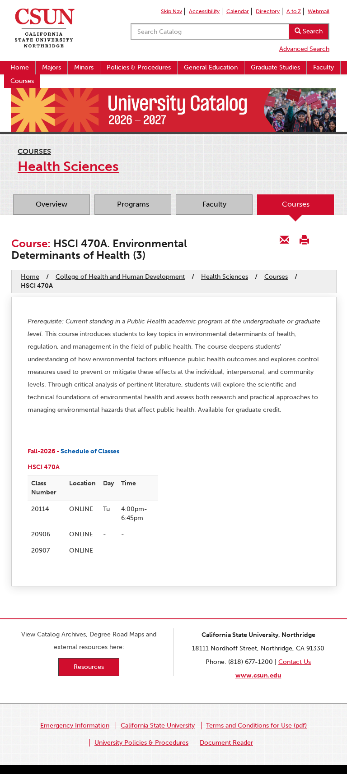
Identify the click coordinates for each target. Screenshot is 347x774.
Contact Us (294, 662)
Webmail (318, 11)
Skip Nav (171, 11)
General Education (211, 67)
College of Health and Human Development (120, 277)
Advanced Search (304, 49)
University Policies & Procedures (141, 742)
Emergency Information (74, 725)
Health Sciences (224, 277)
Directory (268, 11)
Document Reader (226, 742)
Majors (51, 67)
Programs (133, 204)
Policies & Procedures (139, 67)
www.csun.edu (258, 675)
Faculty (323, 67)
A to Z (293, 11)
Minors (84, 67)
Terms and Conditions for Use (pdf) (256, 725)
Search (312, 31)
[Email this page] (285, 239)
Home (19, 67)
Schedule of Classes (90, 451)
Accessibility (204, 11)
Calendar (237, 11)
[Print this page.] (304, 239)
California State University (158, 725)
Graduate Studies (275, 67)
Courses (22, 81)
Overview (51, 204)
